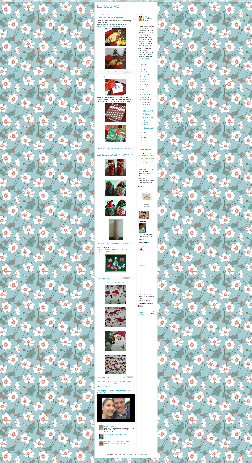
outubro (144, 97)
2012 (142, 132)
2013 (142, 135)
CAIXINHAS (101, 76)
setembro (145, 94)
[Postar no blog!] (125, 72)
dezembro (145, 102)
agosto (144, 92)
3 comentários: (115, 243)
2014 (142, 138)
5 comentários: (115, 72)
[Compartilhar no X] (126, 72)
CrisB (148, 300)
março (144, 79)
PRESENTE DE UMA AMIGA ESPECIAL (110, 17)
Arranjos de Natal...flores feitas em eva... (116, 434)
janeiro (144, 74)
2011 (142, 72)
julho (143, 89)
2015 (142, 140)
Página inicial (116, 382)
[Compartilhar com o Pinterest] (129, 72)
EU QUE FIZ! (108, 6)
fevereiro (145, 76)
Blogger (144, 454)
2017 (142, 145)
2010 (142, 69)
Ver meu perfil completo (145, 58)
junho (144, 87)
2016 (142, 143)
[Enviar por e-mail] (124, 72)
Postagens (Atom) (107, 386)
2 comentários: (115, 278)
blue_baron (130, 454)
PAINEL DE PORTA (110, 426)
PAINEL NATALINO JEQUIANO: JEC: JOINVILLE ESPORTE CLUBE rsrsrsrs (113, 250)
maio (143, 84)
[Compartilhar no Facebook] (127, 72)
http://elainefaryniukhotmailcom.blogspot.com (111, 27)
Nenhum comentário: (116, 377)
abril (143, 81)
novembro (145, 99)
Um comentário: (115, 148)
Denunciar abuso (144, 150)
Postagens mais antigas (127, 381)
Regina (148, 17)
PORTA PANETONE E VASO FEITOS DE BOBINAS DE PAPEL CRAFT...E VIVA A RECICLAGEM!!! (115, 155)
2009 (142, 66)
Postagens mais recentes (104, 381)
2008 (142, 64)
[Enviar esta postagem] (121, 72)
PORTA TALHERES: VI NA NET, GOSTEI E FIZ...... (113, 282)
